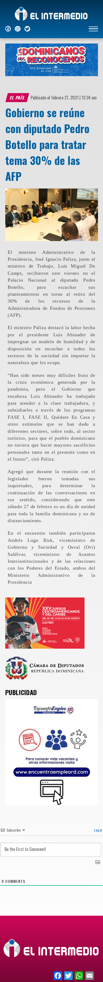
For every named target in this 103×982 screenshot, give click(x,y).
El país (17, 97)
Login (97, 830)
